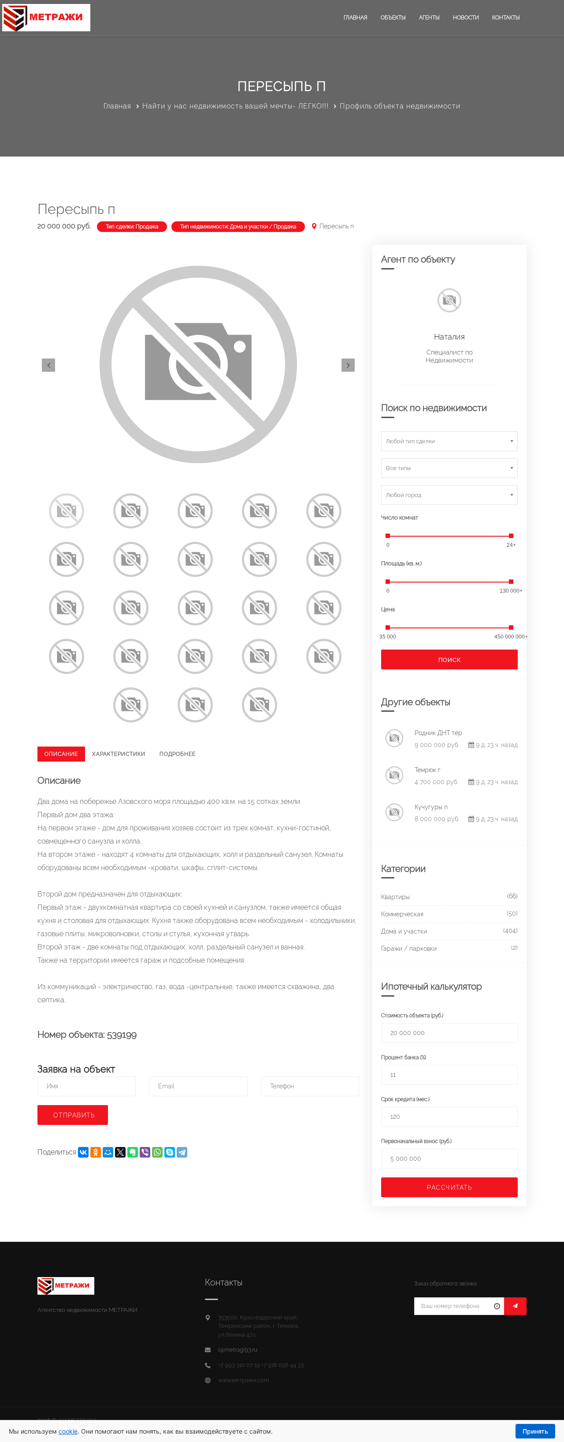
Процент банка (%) (403, 1057)
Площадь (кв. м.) (401, 563)
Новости (466, 18)
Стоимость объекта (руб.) (412, 1015)
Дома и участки (404, 931)
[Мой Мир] (108, 1152)
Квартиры (395, 896)
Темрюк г (428, 769)
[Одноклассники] (95, 1152)
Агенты (429, 18)
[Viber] (145, 1152)
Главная (355, 18)
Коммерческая (402, 914)
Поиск (449, 660)
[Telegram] (182, 1152)
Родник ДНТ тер (438, 732)
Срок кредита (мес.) (405, 1099)
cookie (68, 1431)
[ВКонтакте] (83, 1152)
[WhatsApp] (157, 1152)
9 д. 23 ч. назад (496, 744)
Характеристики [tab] (118, 754)
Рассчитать (449, 1187)
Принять (535, 1431)
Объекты (393, 18)
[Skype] (169, 1152)
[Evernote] (132, 1152)
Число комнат (399, 517)
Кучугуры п (431, 807)
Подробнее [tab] (178, 754)
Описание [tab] (61, 754)
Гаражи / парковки (409, 948)
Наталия (449, 336)
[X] (120, 1152)
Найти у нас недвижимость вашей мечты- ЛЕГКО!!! (235, 106)
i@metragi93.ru (237, 1349)
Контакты (506, 18)
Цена (388, 609)
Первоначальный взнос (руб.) (416, 1141)
